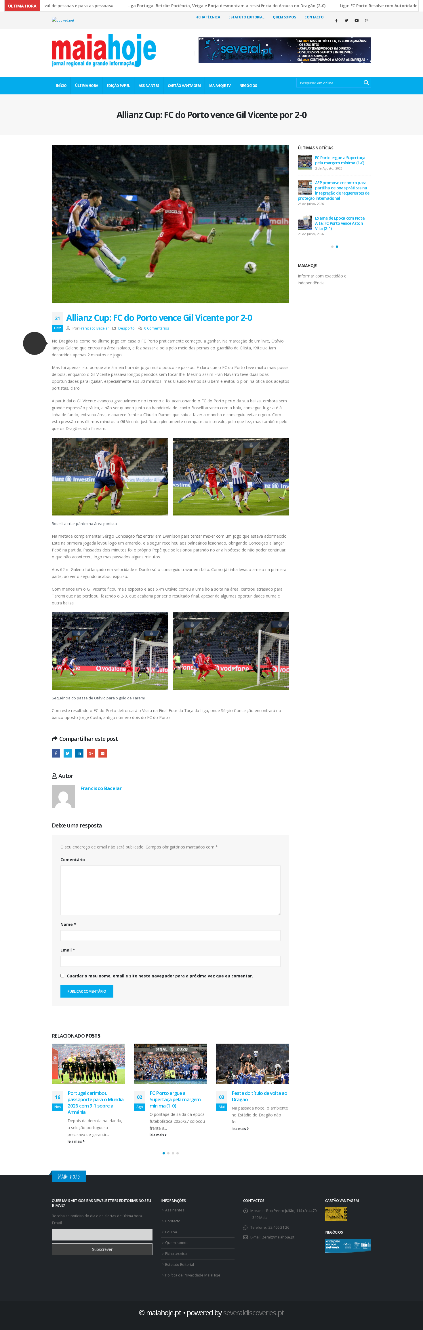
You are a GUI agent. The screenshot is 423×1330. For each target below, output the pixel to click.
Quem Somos (284, 17)
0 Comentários (156, 328)
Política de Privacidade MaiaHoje (192, 1268)
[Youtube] (356, 20)
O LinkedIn (79, 753)
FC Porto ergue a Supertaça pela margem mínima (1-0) (93, 1099)
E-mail (102, 753)
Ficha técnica (207, 17)
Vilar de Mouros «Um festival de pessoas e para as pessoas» (343, 160)
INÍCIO (61, 85)
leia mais (75, 1135)
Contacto (313, 17)
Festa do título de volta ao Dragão (177, 1096)
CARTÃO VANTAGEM (184, 85)
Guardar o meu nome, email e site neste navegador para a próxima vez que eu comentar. (160, 976)
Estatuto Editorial (246, 17)
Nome (68, 924)
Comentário (72, 859)
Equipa (171, 1225)
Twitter (68, 753)
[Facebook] (336, 20)
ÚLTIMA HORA (86, 85)
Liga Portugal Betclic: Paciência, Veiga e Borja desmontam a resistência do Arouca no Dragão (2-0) (173, 5)
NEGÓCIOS (248, 85)
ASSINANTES (149, 85)
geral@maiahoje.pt (278, 1230)
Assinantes (174, 1203)
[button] (34, 343)
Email (67, 950)
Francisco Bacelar (94, 328)
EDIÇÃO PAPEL (118, 85)
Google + (91, 753)
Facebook (56, 753)
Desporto (126, 328)
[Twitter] (346, 20)
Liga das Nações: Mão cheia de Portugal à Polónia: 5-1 (255, 1099)
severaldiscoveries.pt (253, 1306)
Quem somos (176, 1236)
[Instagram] (366, 20)
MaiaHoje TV (220, 85)
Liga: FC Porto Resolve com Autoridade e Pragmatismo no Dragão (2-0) (343, 223)
